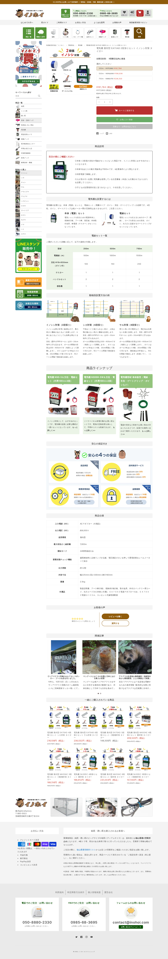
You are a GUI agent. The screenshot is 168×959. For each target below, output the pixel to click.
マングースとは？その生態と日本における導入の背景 (99, 677)
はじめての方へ (27, 22)
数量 (98, 97)
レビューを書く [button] (115, 616)
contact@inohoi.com (131, 922)
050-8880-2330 (37, 922)
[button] (98, 693)
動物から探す (41, 37)
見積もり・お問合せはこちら (124, 126)
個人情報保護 (94, 892)
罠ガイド (44, 22)
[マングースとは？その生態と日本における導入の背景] (99, 657)
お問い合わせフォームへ (130, 927)
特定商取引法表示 (75, 892)
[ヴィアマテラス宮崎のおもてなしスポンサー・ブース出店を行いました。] (63, 657)
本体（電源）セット (75, 213)
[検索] (39, 95)
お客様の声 (116, 22)
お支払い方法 (80, 22)
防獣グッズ (102, 37)
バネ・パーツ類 (78, 37)
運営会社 (108, 892)
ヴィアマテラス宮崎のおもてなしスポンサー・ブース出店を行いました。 (64, 677)
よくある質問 (99, 22)
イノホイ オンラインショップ (87, 951)
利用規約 (59, 892)
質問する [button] (115, 623)
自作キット (90, 37)
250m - (110, 68)
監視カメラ (114, 37)
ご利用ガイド (61, 22)
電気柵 (127, 37)
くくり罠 (65, 37)
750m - (110, 79)
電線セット (125, 213)
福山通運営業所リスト (86, 850)
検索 (139, 37)
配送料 (98, 93)
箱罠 (53, 37)
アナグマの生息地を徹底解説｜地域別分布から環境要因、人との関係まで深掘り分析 (135, 678)
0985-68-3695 (84, 922)
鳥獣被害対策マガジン (138, 22)
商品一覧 (28, 37)
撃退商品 (71, 45)
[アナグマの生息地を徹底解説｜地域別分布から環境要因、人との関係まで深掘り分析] (135, 657)
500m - (111, 73)
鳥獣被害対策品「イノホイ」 (55, 45)
